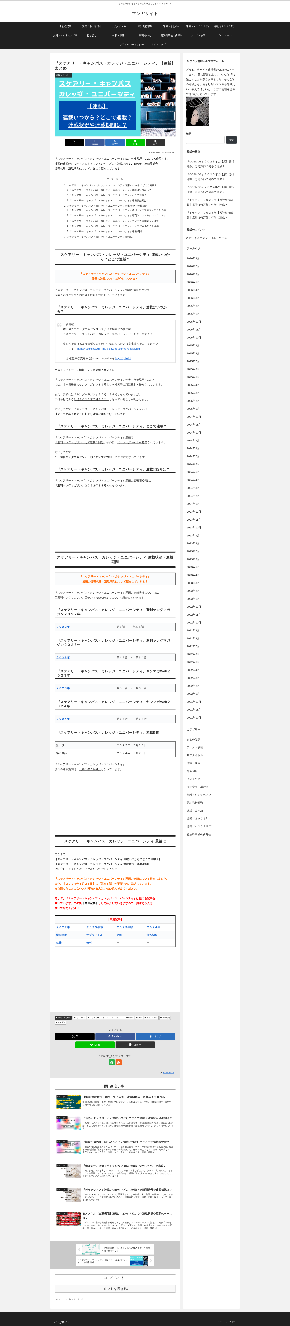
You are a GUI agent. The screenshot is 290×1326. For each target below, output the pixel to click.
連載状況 (61, 1022)
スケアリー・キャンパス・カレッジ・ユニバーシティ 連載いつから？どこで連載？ (112, 185)
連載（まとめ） (64, 1018)
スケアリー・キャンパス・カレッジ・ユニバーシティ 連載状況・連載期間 (107, 205)
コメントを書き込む (115, 1289)
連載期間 (166, 1018)
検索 (189, 133)
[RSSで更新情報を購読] (119, 1062)
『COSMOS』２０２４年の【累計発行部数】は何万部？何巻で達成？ (210, 189)
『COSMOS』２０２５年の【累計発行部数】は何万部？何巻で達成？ (210, 177)
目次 (111, 178)
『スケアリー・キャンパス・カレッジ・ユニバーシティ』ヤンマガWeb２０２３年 (114, 220)
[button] (155, 142)
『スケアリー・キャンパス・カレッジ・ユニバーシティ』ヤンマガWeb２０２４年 (114, 226)
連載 (140, 1018)
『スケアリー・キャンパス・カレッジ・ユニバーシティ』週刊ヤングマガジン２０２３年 (117, 215)
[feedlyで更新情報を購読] (112, 1062)
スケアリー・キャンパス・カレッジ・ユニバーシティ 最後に (100, 236)
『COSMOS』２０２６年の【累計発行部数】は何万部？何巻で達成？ (210, 164)
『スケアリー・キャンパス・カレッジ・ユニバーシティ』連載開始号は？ (109, 200)
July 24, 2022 (123, 358)
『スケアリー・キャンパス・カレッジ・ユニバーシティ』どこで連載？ (108, 195)
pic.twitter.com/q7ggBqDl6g (123, 348)
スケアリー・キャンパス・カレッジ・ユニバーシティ (112, 1018)
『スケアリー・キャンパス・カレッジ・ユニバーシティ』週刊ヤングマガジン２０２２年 (117, 210)
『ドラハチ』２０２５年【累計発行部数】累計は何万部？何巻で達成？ (210, 215)
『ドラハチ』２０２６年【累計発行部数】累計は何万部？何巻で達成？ (210, 202)
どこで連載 (80, 1018)
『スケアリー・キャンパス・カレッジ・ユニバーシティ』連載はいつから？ (110, 189)
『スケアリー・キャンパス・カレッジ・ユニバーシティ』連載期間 (105, 231)
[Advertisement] (115, 519)
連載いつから (152, 1018)
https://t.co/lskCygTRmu (91, 348)
